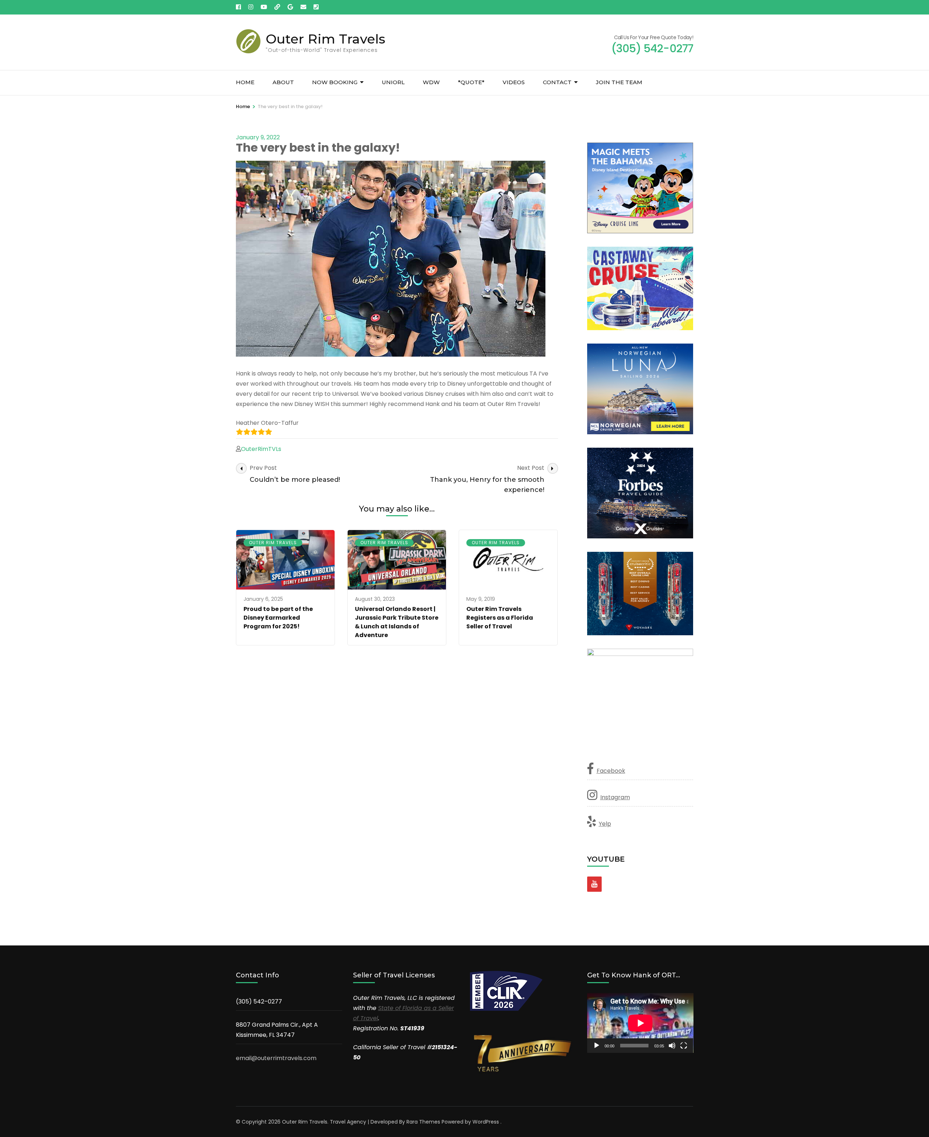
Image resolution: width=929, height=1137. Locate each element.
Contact (557, 82)
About (283, 82)
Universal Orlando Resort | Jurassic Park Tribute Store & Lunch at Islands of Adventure (396, 622)
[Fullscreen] (683, 1045)
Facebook (611, 771)
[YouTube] (594, 884)
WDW (431, 82)
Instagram (615, 797)
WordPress (485, 1121)
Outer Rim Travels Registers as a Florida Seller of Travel (499, 618)
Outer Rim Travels (325, 39)
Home (245, 82)
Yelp (605, 824)
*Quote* (471, 82)
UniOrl (393, 82)
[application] (640, 1023)
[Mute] (672, 1045)
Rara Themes (423, 1121)
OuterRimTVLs (261, 449)
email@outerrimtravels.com (276, 1058)
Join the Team (619, 82)
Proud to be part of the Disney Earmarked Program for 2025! (278, 618)
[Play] (596, 1045)
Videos (514, 82)
